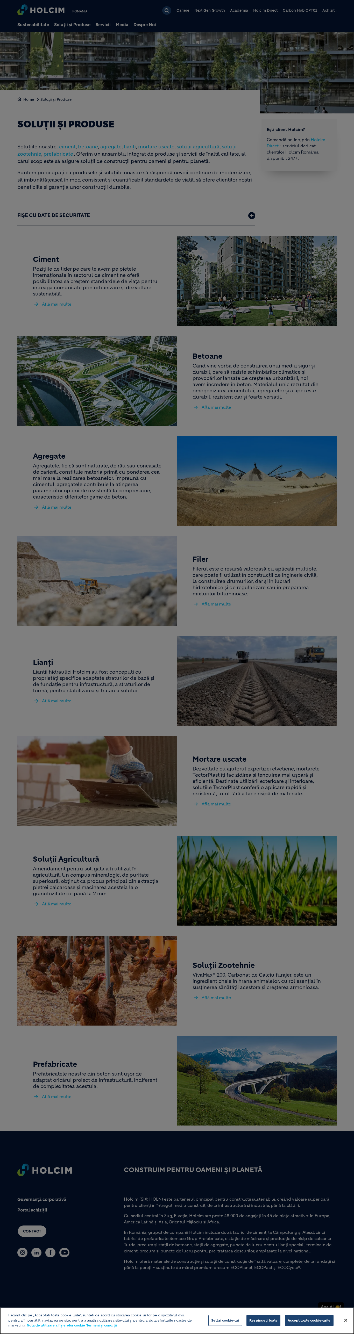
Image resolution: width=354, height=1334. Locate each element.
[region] (177, 1321)
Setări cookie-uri (225, 1320)
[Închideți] (345, 1320)
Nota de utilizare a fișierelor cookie (56, 1325)
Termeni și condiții (101, 1325)
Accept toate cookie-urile (309, 1320)
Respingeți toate (263, 1320)
